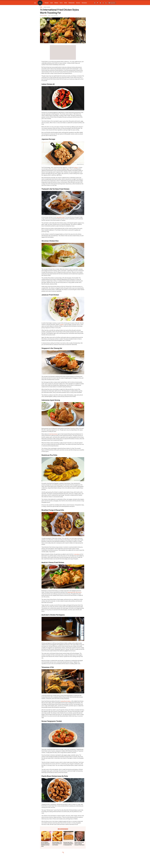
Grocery (78, 2)
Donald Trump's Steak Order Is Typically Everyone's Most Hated (79, 843)
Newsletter (112, 2)
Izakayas (76, 167)
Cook (51, 2)
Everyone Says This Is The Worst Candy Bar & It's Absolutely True (68, 843)
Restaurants (71, 2)
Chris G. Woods (44, 15)
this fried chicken (53, 434)
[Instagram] (95, 3)
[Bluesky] (100, 3)
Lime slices (76, 554)
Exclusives (84, 2)
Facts (61, 2)
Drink (65, 2)
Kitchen (56, 2)
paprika (62, 324)
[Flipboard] (97, 3)
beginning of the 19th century (74, 592)
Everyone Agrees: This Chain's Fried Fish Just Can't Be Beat (57, 843)
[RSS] (106, 3)
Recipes (47, 2)
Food (41, 7)
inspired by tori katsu (66, 701)
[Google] (103, 3)
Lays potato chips (60, 217)
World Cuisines (47, 7)
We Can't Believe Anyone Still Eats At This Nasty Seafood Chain (45, 844)
